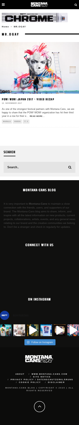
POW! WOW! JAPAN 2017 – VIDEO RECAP (28, 99)
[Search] (76, 4)
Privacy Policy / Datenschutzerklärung (42, 380)
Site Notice (42, 377)
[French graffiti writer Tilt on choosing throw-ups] (33, 330)
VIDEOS (17, 121)
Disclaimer (56, 382)
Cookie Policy (30, 382)
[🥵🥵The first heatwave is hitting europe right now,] (59, 330)
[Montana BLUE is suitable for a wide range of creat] (73, 330)
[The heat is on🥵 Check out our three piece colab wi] (46, 330)
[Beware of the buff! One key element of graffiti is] (19, 330)
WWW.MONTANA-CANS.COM (49, 374)
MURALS (7, 121)
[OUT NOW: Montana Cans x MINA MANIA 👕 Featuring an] (6, 330)
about (20, 374)
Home (5, 27)
